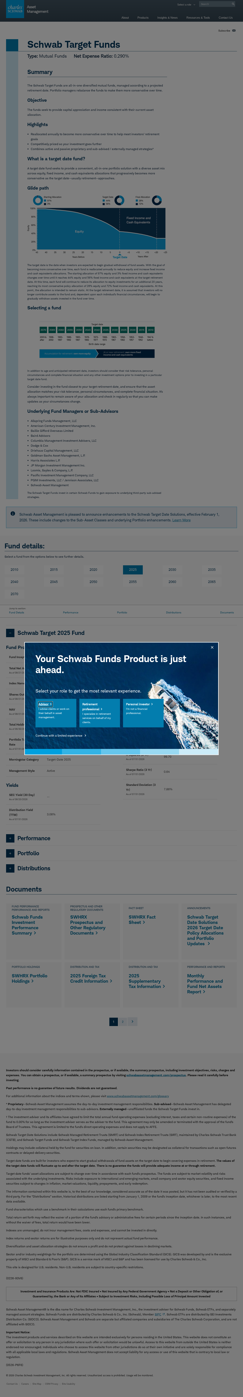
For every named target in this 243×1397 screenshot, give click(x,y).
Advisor (44, 704)
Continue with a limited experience (59, 735)
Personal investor (138, 704)
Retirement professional (90, 706)
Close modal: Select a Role (212, 647)
